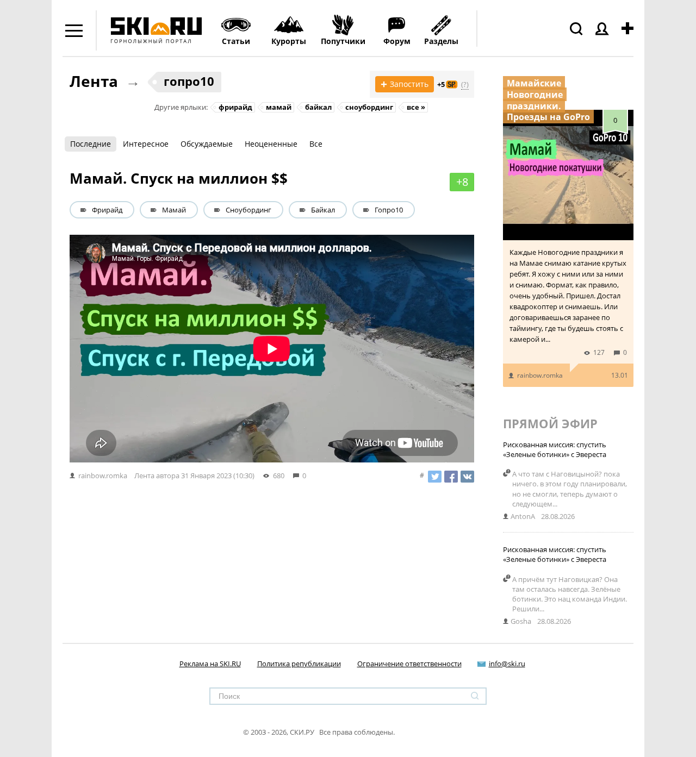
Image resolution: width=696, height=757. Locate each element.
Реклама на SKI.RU (210, 663)
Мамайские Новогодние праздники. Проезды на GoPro (548, 100)
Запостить (404, 84)
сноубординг (369, 107)
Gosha (521, 621)
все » (416, 107)
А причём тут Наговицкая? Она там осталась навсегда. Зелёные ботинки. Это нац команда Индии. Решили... (569, 594)
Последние (90, 144)
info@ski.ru (507, 663)
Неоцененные (271, 144)
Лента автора (156, 475)
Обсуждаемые (207, 144)
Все (315, 144)
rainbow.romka (540, 375)
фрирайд (235, 107)
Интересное (146, 144)
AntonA (523, 516)
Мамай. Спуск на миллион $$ (179, 178)
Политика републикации (299, 663)
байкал (318, 107)
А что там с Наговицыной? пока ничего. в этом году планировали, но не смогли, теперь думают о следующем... (569, 489)
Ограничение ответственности (409, 663)
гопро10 (189, 81)
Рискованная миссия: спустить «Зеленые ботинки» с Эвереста (554, 449)
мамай (278, 107)
